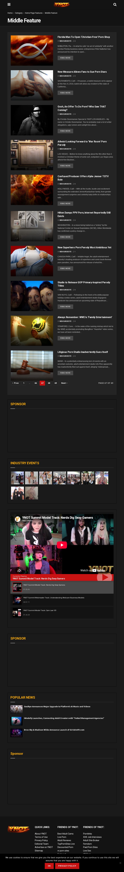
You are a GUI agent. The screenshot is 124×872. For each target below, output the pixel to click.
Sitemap (39, 850)
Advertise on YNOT (44, 847)
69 (56, 383)
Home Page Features (33, 13)
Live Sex (87, 850)
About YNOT (41, 834)
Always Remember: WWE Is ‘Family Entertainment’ (85, 317)
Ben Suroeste (65, 41)
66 (36, 383)
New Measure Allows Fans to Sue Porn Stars (82, 71)
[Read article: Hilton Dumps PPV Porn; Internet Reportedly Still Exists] (32, 226)
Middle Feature (51, 13)
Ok (49, 866)
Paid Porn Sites (90, 847)
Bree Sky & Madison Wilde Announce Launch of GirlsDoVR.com (54, 730)
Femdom (87, 844)
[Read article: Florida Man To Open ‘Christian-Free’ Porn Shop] (32, 50)
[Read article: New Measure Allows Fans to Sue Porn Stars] (32, 85)
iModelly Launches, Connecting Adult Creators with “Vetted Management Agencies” (64, 718)
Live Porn (61, 837)
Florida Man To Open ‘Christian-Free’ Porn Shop (84, 37)
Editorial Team (42, 844)
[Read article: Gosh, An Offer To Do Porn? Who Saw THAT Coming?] (32, 120)
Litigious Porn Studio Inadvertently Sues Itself (83, 352)
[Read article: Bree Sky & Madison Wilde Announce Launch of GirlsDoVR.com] (16, 733)
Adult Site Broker (91, 840)
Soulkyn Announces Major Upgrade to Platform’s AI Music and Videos (57, 706)
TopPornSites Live (66, 844)
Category (19, 13)
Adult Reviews (64, 840)
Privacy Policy (41, 840)
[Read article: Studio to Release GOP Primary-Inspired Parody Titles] (32, 296)
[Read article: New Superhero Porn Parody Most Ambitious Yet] (32, 261)
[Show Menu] (9, 4)
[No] (120, 862)
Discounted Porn (65, 847)
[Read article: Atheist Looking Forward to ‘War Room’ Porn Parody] (32, 155)
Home (10, 13)
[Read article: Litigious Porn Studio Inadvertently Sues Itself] (32, 365)
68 (49, 383)
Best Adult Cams (65, 834)
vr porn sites (63, 850)
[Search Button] (114, 4)
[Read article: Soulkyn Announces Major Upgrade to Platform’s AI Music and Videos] (16, 709)
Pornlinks (87, 834)
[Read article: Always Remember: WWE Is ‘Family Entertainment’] (32, 331)
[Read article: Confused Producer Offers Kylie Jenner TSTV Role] (32, 190)
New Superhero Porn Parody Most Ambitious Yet (84, 247)
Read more (66, 57)
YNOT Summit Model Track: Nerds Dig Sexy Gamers (39, 578)
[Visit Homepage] (62, 5)
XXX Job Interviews (92, 837)
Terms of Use (41, 837)
